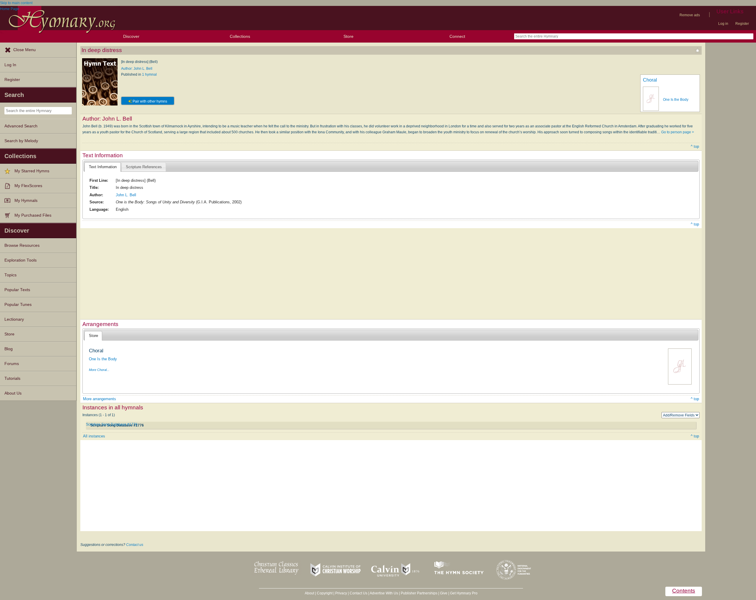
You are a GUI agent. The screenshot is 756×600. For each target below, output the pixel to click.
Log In (10, 65)
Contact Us (358, 593)
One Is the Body (675, 100)
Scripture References (144, 167)
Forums (11, 363)
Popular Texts (17, 290)
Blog (8, 349)
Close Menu (24, 50)
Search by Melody (21, 141)
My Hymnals (26, 200)
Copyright (325, 593)
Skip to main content (16, 3)
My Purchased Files (32, 215)
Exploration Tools (20, 260)
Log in (723, 24)
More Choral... (99, 370)
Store (348, 36)
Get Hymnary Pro (464, 593)
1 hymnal (149, 74)
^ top (695, 146)
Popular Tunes (18, 304)
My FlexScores (28, 186)
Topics (10, 275)
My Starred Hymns (31, 171)
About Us (13, 393)
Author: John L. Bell (136, 69)
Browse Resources (22, 245)
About (309, 593)
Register (742, 24)
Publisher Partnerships (419, 593)
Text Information (103, 167)
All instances (94, 436)
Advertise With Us (384, 593)
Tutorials (12, 378)
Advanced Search (21, 126)
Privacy (341, 593)
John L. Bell (126, 195)
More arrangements (99, 399)
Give (443, 593)
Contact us (134, 545)
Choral (650, 79)
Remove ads (690, 15)
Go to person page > (677, 132)
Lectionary (14, 319)
